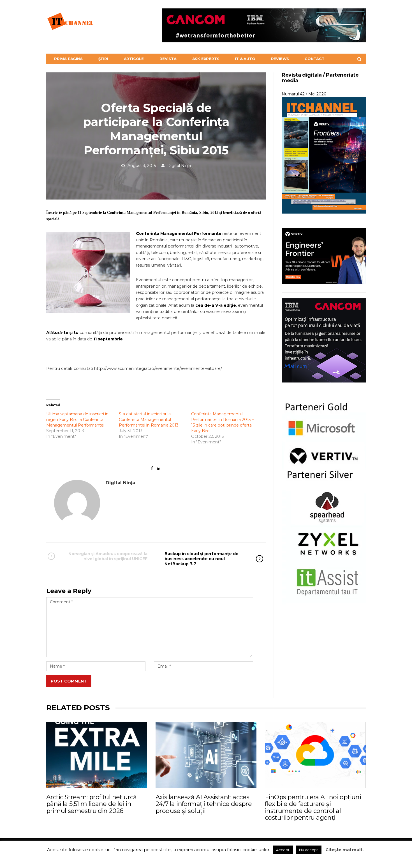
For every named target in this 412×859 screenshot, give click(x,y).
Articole (134, 58)
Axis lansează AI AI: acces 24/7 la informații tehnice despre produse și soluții (204, 803)
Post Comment (69, 681)
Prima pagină (68, 58)
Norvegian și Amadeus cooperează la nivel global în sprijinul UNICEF (107, 556)
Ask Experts (205, 58)
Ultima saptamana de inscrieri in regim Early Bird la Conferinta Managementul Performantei (77, 419)
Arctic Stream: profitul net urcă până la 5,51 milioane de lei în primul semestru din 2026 (91, 803)
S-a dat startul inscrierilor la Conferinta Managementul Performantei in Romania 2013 (149, 419)
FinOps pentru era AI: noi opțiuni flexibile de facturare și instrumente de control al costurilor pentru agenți (313, 807)
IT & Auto (245, 58)
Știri (103, 58)
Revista (168, 58)
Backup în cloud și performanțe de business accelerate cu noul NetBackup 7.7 (202, 558)
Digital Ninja (179, 165)
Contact (315, 58)
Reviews (280, 58)
